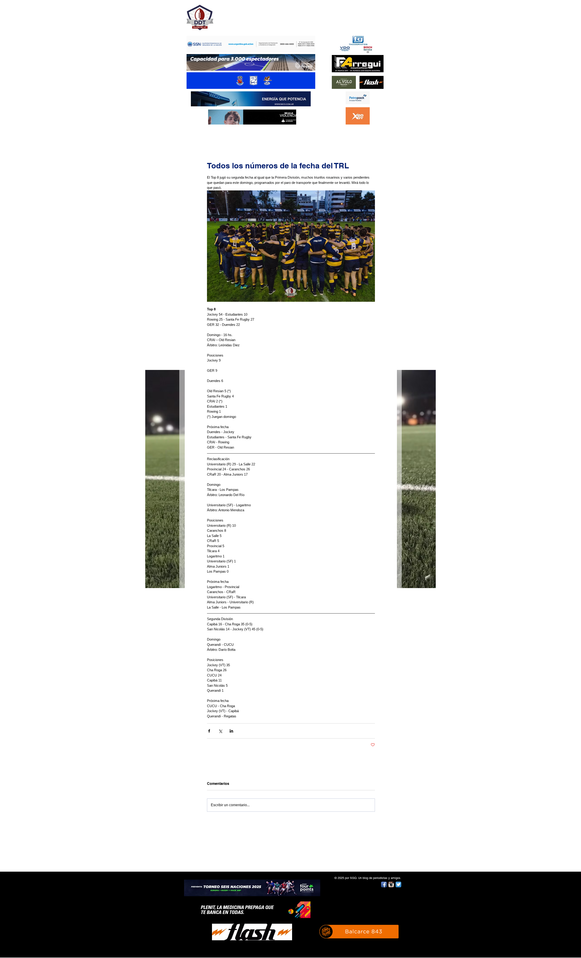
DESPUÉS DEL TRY (247, 15)
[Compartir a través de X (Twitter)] (220, 731)
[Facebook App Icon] (384, 884)
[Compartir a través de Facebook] (209, 731)
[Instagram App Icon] (391, 884)
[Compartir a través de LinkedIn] (231, 731)
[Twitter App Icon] (398, 884)
